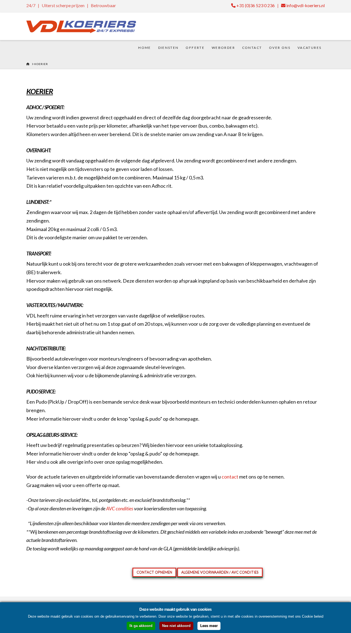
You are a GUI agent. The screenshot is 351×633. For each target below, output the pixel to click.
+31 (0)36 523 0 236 (255, 5)
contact (230, 477)
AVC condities (119, 508)
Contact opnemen (154, 572)
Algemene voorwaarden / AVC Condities (220, 572)
